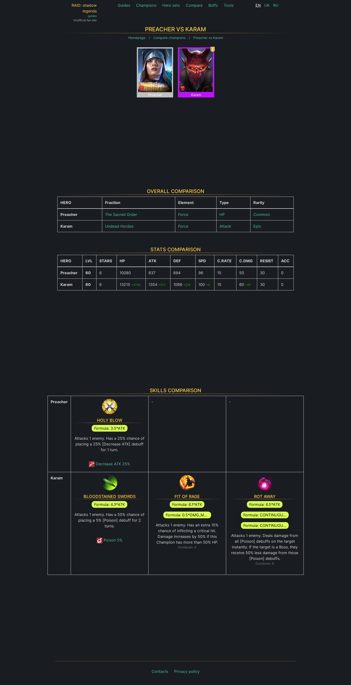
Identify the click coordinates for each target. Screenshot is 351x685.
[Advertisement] (175, 139)
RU (275, 5)
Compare (194, 5)
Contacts (160, 671)
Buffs (213, 5)
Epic (257, 226)
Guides (124, 5)
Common (261, 214)
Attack (225, 226)
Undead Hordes (119, 226)
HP (222, 214)
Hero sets (171, 5)
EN (258, 5)
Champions (146, 5)
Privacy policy (187, 671)
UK (267, 5)
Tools (229, 5)
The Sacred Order (121, 214)
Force (183, 214)
